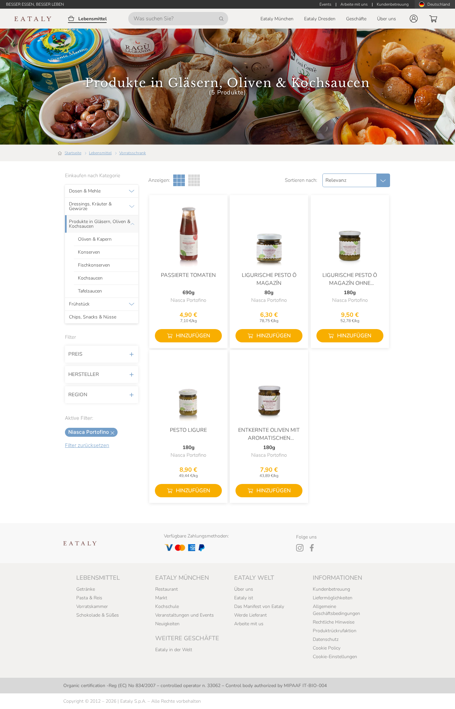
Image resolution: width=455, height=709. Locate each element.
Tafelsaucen (90, 291)
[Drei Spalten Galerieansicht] (179, 180)
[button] (413, 19)
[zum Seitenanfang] (437, 696)
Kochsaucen (90, 278)
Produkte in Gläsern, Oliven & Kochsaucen (99, 224)
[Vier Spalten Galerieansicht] (194, 180)
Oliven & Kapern (95, 239)
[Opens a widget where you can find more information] (30, 697)
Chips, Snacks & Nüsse (92, 317)
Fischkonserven (94, 265)
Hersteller (83, 374)
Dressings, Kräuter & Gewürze (90, 206)
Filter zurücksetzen (87, 445)
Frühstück (79, 304)
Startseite (73, 153)
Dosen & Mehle (85, 191)
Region (77, 394)
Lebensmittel (100, 153)
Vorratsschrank (132, 153)
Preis (75, 354)
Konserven (89, 252)
